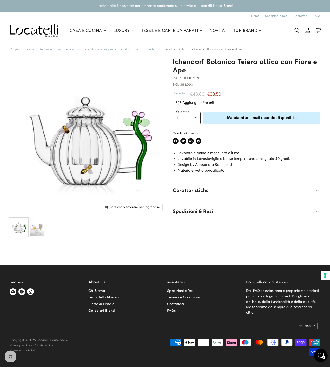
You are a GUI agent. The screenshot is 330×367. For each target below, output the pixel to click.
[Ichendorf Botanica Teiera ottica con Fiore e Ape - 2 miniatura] (37, 227)
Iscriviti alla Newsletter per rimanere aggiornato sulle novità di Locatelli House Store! (165, 5)
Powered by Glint (22, 350)
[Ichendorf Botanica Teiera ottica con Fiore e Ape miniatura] (18, 227)
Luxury (122, 30)
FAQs (316, 16)
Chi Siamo (96, 291)
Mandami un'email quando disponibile (262, 118)
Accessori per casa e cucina (63, 49)
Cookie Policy (43, 345)
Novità (217, 30)
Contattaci (301, 16)
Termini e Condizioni (183, 297)
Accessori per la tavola (110, 49)
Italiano (304, 326)
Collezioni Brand (101, 310)
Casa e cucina (86, 30)
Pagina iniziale (22, 49)
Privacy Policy (20, 345)
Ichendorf (189, 78)
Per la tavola (144, 49)
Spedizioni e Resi (276, 16)
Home (255, 16)
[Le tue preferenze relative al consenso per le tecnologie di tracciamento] (325, 275)
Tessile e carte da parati (170, 30)
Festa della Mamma (104, 297)
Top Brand (245, 30)
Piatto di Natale (101, 304)
